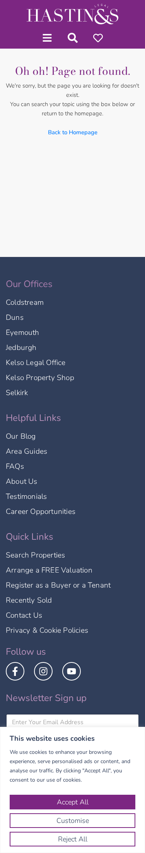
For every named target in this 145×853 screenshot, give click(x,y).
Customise (72, 820)
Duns (15, 317)
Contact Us (24, 615)
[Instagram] (43, 671)
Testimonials (26, 497)
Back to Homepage (72, 132)
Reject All (72, 839)
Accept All (73, 802)
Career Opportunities (40, 512)
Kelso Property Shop (40, 378)
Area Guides (26, 451)
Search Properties (35, 555)
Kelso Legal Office (36, 363)
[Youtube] (71, 671)
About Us (22, 481)
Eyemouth (22, 333)
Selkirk (17, 393)
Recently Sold (29, 600)
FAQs (15, 466)
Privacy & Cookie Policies (47, 630)
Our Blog (21, 436)
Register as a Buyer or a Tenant (58, 585)
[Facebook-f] (15, 671)
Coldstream (25, 302)
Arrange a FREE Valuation (49, 570)
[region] (72, 790)
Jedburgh (21, 348)
